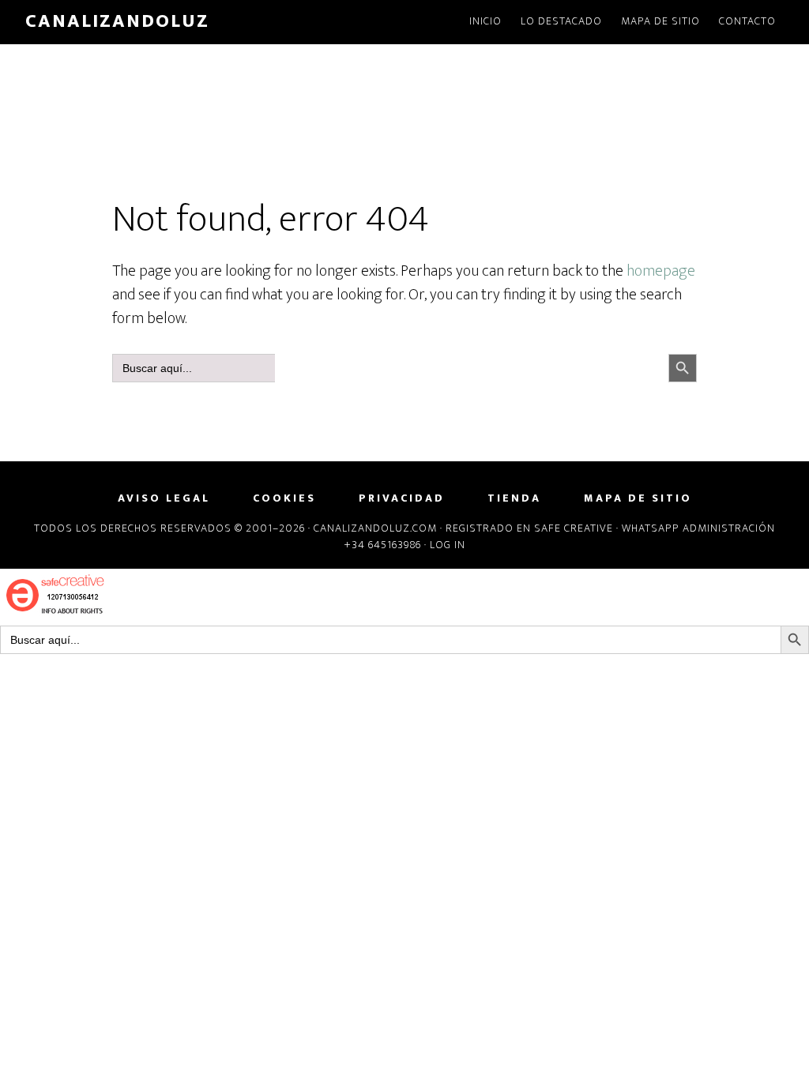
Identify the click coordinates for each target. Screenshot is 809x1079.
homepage (661, 271)
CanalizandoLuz (117, 21)
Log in (447, 545)
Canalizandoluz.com (375, 528)
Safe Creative (573, 528)
